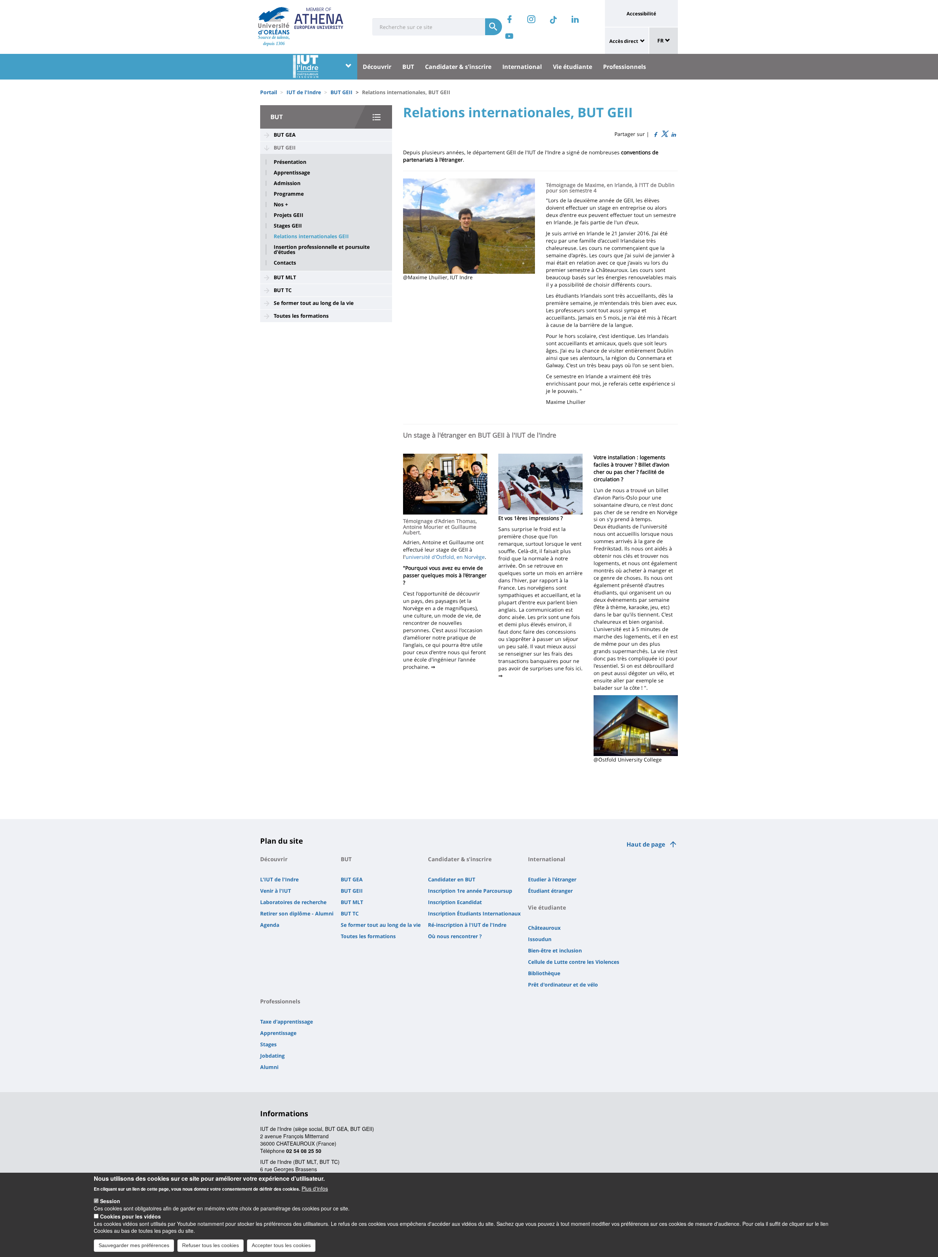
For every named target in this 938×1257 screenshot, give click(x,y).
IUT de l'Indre (304, 92)
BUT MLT (285, 277)
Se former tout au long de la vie (314, 302)
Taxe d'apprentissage (286, 1021)
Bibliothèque (544, 973)
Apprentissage (292, 172)
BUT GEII (341, 92)
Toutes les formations (301, 315)
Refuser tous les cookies (210, 1245)
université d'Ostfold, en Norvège (445, 556)
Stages (268, 1044)
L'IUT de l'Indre (279, 879)
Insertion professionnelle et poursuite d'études (322, 249)
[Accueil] (273, 20)
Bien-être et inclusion (555, 950)
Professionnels (624, 67)
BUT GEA (285, 134)
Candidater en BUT (451, 879)
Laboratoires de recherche (293, 902)
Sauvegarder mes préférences (134, 1245)
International (522, 67)
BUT (408, 67)
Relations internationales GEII (311, 236)
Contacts (285, 262)
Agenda (269, 924)
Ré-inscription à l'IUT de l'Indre (467, 924)
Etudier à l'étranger (552, 879)
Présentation (290, 162)
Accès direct (623, 41)
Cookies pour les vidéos (130, 1216)
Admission (287, 183)
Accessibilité (641, 13)
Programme (289, 193)
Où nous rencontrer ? (455, 936)
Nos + (281, 204)
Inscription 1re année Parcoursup (470, 890)
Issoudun (539, 939)
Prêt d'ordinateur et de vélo (563, 984)
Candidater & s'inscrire (458, 67)
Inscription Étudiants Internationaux (474, 913)
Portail (268, 92)
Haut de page (646, 844)
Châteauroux (544, 927)
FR (661, 40)
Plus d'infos (315, 1188)
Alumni (269, 1067)
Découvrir (377, 67)
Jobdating (272, 1055)
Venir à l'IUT (275, 890)
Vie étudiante (572, 67)
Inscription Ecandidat (455, 902)
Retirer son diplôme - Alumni (296, 913)
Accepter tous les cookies (281, 1245)
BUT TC (283, 290)
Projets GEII (288, 215)
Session (110, 1201)
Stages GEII (288, 225)
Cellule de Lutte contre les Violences (573, 961)
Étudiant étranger (550, 890)
